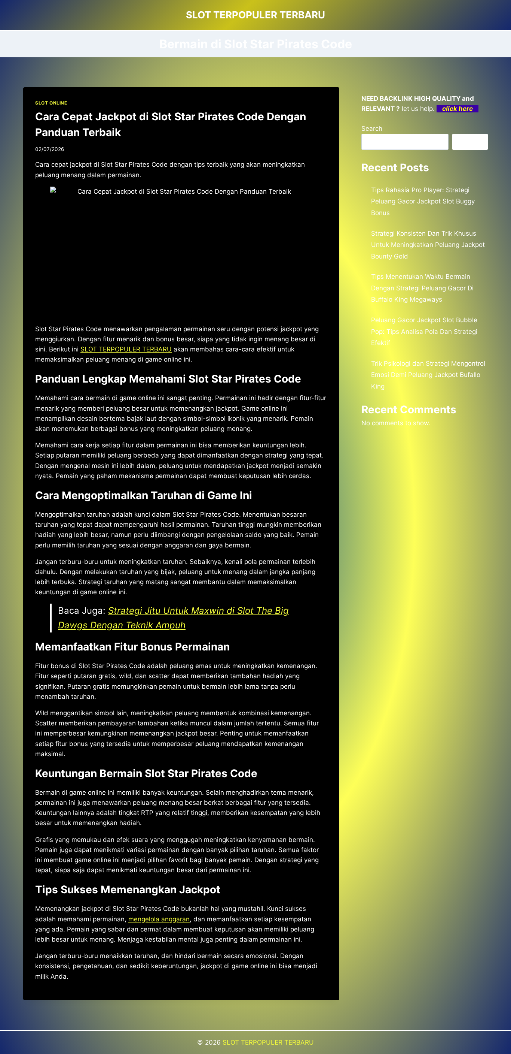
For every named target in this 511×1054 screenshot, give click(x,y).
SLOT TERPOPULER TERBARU (268, 1042)
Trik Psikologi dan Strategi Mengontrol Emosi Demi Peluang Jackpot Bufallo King (428, 375)
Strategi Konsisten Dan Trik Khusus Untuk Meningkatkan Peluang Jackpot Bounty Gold (428, 245)
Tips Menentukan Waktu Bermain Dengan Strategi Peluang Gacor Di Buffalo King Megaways (422, 288)
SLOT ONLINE (51, 103)
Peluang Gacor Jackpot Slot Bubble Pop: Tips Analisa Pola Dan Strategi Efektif (424, 331)
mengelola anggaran (159, 919)
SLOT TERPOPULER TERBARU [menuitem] (126, 349)
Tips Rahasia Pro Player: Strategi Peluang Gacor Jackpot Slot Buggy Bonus (423, 201)
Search (371, 128)
